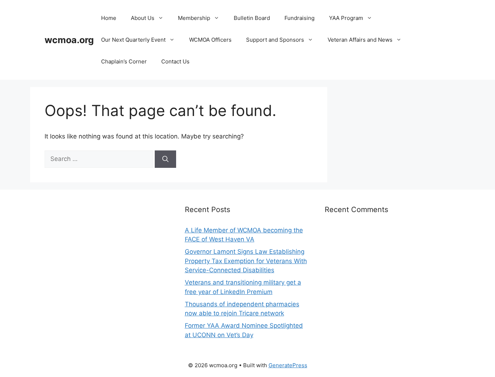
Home (108, 17)
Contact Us (175, 61)
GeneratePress (288, 365)
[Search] (165, 159)
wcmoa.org (69, 39)
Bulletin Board (252, 17)
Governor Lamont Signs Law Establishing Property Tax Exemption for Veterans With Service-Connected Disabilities (246, 261)
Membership (194, 17)
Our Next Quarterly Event (133, 39)
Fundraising (299, 17)
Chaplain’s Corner (124, 61)
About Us (142, 17)
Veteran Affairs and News (360, 39)
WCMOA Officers (210, 39)
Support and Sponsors (275, 39)
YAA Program (346, 17)
